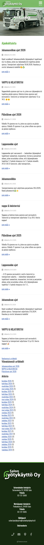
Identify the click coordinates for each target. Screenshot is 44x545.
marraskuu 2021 (7, 428)
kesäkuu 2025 (6, 391)
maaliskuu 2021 (7, 433)
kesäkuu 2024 (7, 402)
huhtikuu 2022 (7, 426)
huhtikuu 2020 (7, 441)
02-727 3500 (22, 495)
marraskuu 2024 (7, 399)
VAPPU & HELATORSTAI (12, 82)
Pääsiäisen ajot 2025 (11, 235)
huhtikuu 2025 (7, 394)
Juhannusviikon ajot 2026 (13, 50)
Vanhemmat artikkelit (9, 358)
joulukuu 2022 (7, 420)
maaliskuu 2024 (7, 407)
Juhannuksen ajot (10, 300)
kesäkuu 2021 (6, 431)
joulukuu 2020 (7, 436)
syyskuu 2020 (6, 439)
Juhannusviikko (9, 179)
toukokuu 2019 (7, 449)
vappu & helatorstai (11, 206)
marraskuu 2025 (7, 388)
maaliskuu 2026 (7, 386)
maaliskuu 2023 (7, 418)
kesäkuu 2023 (6, 415)
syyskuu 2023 (6, 412)
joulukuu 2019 (6, 444)
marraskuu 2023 (7, 410)
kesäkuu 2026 (6, 381)
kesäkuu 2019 (6, 447)
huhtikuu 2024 (7, 404)
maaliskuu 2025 (7, 396)
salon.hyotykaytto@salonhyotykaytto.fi (22, 520)
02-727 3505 (22, 512)
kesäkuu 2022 (6, 423)
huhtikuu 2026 (7, 383)
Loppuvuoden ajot (10, 144)
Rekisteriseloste (22, 541)
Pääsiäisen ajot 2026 (11, 114)
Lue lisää (5, 72)
